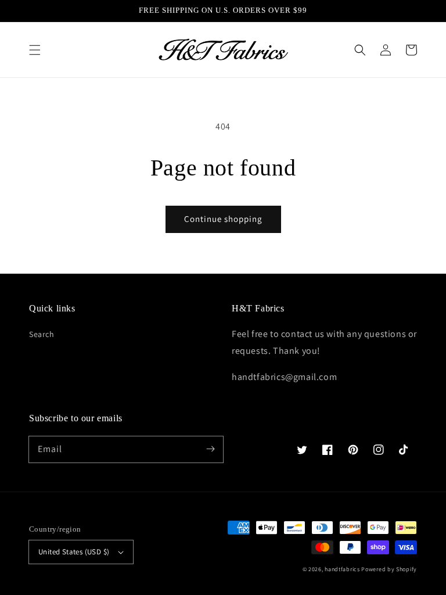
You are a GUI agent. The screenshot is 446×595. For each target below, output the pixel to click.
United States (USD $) (73, 552)
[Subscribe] (210, 449)
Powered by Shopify (389, 569)
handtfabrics (342, 569)
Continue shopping (223, 218)
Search (42, 334)
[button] (35, 50)
